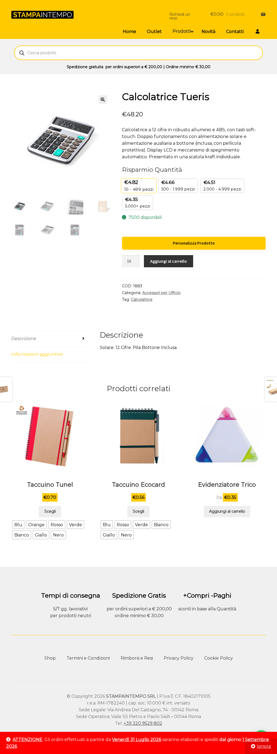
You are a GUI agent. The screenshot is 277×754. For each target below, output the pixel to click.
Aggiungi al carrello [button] (227, 511)
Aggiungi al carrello (168, 261)
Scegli (50, 511)
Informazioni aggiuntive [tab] (37, 354)
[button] (102, 99)
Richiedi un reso (179, 16)
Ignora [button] (264, 746)
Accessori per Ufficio (161, 292)
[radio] (18, 525)
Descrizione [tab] (23, 338)
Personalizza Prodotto (194, 243)
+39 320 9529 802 (143, 723)
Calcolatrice (142, 299)
